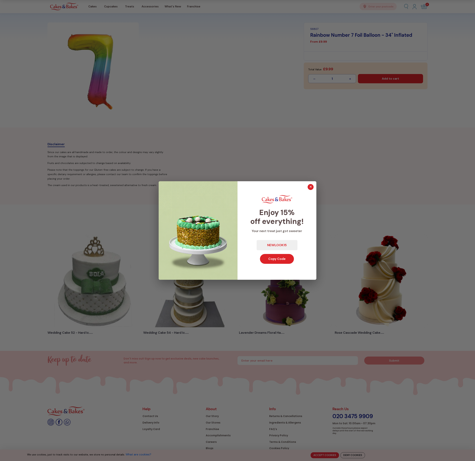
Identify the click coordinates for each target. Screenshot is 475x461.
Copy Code (277, 259)
